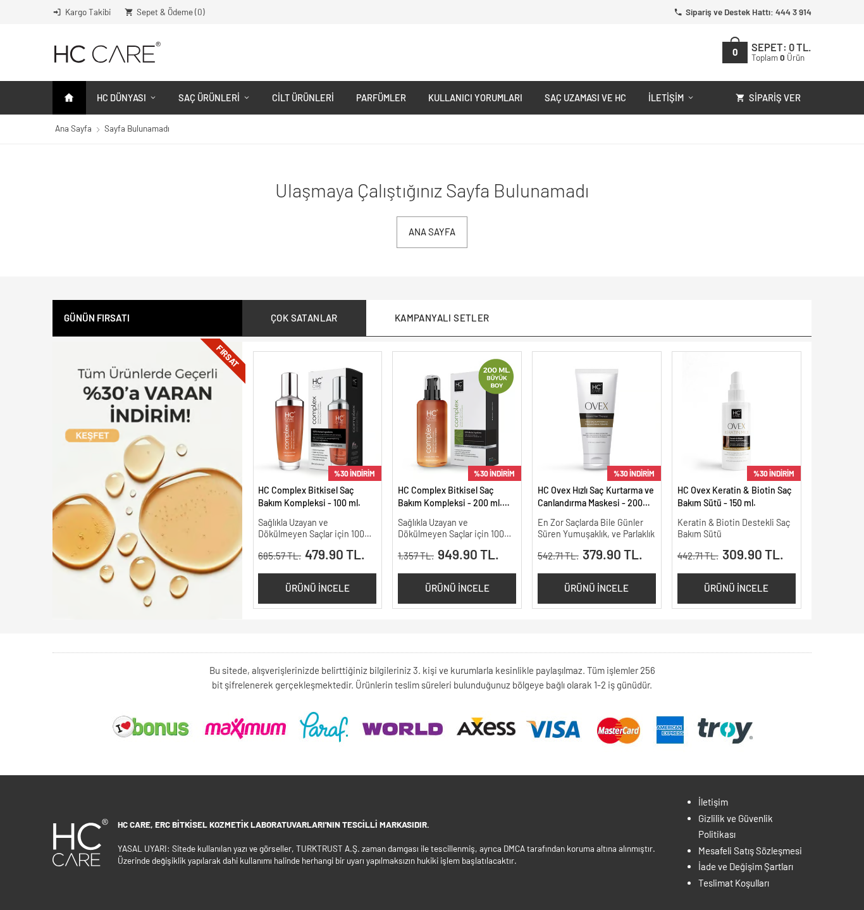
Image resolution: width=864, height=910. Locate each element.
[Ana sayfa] (69, 98)
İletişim (666, 97)
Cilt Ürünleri (303, 97)
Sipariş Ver (775, 97)
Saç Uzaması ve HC (585, 97)
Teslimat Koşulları (733, 882)
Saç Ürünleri (209, 97)
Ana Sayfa (73, 128)
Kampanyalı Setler (442, 317)
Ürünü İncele (317, 588)
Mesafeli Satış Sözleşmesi (750, 850)
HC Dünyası (121, 97)
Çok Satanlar (304, 317)
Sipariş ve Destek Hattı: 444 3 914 (749, 11)
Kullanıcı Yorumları (475, 97)
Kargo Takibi (88, 11)
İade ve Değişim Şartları (745, 866)
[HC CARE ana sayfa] (106, 52)
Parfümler (381, 97)
